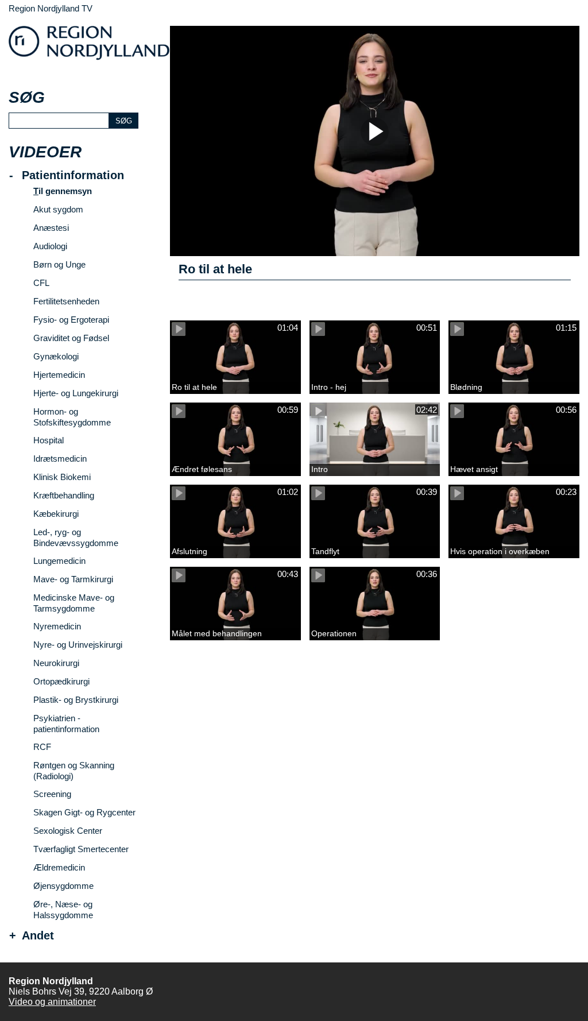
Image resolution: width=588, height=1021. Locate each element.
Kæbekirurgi (56, 514)
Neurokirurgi (56, 663)
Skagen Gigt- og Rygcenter (84, 812)
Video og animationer (52, 1002)
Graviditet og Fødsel (71, 338)
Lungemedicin (59, 561)
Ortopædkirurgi (61, 681)
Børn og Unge (59, 264)
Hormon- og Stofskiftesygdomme (72, 417)
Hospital (48, 440)
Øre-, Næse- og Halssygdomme (63, 909)
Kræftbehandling (63, 495)
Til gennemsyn (62, 191)
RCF (42, 747)
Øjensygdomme (63, 886)
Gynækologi (56, 356)
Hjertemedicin (59, 375)
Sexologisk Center (67, 831)
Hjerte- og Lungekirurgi (75, 393)
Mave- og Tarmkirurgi (73, 579)
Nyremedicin (57, 626)
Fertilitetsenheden (66, 301)
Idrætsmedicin (60, 458)
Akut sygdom (58, 209)
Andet (38, 935)
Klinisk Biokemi (62, 477)
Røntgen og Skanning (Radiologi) (73, 770)
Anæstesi (51, 228)
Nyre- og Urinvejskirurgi (77, 644)
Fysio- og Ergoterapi (71, 319)
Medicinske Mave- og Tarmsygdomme (73, 603)
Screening (52, 794)
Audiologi (50, 246)
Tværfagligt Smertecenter (81, 849)
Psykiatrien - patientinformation (66, 723)
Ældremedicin (59, 867)
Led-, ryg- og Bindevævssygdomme (75, 537)
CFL (41, 283)
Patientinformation (73, 175)
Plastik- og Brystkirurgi (75, 700)
